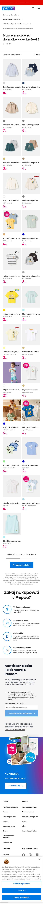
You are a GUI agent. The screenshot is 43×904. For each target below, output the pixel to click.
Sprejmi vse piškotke (22, 897)
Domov (5, 15)
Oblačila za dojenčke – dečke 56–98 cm (16, 24)
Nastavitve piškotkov (21, 883)
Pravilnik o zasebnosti (15, 729)
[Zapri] (39, 859)
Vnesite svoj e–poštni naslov (15, 703)
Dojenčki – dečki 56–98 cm (11, 19)
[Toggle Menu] (38, 8)
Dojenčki (14, 15)
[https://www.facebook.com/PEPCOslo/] (24, 854)
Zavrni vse (21, 890)
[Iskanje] (33, 8)
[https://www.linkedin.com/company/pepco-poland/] (37, 854)
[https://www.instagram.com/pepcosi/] (31, 854)
